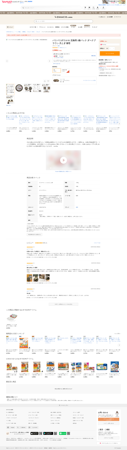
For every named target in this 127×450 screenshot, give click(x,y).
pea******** (29, 265)
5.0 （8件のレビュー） (62, 47)
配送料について (102, 67)
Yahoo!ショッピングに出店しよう (114, 4)
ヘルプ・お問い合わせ (109, 423)
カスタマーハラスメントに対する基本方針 (32, 438)
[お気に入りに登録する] (48, 81)
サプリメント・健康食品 (55, 417)
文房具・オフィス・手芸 (78, 420)
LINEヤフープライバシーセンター (36, 448)
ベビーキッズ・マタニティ (33, 417)
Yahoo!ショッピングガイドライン (59, 448)
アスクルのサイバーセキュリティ (75, 438)
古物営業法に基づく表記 (22, 440)
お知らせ (8, 438)
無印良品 (74, 423)
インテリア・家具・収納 (11, 423)
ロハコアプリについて (19, 434)
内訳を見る (93, 55)
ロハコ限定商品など (10, 412)
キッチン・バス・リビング (78, 415)
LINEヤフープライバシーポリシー (22, 448)
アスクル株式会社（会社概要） (55, 440)
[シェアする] (45, 81)
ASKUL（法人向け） (44, 440)
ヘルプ (124, 4)
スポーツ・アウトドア (55, 420)
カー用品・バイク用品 (55, 423)
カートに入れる (110, 53)
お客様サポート (20, 438)
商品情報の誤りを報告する (34, 234)
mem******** (29, 291)
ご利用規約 (65, 438)
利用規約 (46, 448)
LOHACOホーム (10, 31)
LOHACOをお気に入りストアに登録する (110, 443)
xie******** (29, 249)
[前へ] (7, 61)
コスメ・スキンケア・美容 (33, 412)
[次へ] (49, 61)
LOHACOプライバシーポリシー (55, 438)
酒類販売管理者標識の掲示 (11, 440)
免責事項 (50, 448)
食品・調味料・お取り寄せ (56, 412)
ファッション (31, 420)
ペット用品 (18, 31)
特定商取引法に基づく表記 (88, 438)
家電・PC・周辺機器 (32, 423)
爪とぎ (38, 31)
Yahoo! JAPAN (102, 4)
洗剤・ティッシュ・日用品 (56, 415)
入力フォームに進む (108, 437)
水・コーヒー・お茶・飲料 (11, 415)
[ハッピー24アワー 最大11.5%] (63, 12)
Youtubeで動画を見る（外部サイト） (63, 171)
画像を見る (8, 105)
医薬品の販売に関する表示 (34, 440)
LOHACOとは (13, 438)
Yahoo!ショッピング (10, 448)
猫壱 (59, 45)
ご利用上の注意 (45, 438)
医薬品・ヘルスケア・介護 (78, 417)
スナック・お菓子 (76, 412)
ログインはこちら (56, 63)
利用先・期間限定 (60, 57)
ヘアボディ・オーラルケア (11, 417)
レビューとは (97, 242)
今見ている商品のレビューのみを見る (63, 304)
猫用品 (24, 31)
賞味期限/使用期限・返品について (107, 75)
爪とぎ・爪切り (31, 31)
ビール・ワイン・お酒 (32, 415)
